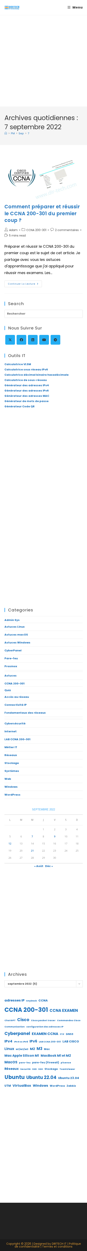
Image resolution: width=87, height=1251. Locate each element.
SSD (34, 1069)
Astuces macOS (16, 635)
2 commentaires (67, 230)
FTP (62, 1034)
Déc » (49, 866)
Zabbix (71, 1085)
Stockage (11, 763)
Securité (25, 1069)
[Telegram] (55, 340)
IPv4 (8, 1041)
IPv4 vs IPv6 (21, 1041)
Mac (47, 1049)
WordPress (12, 795)
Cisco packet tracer (43, 1020)
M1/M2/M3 (22, 1049)
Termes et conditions (57, 1247)
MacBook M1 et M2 (56, 1055)
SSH (40, 1069)
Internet (10, 731)
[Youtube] (44, 340)
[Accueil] (5, 133)
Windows (11, 787)
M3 (39, 1048)
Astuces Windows (17, 642)
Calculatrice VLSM (17, 364)
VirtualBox (22, 1085)
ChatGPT (10, 1020)
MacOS (10, 1062)
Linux (9, 1048)
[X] (10, 340)
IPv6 (33, 1041)
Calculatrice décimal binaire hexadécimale (36, 375)
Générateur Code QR (19, 406)
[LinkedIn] (33, 340)
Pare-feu (11, 658)
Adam (13, 230)
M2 (32, 1049)
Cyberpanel (17, 1033)
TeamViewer (67, 1069)
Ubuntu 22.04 (41, 1077)
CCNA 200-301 (36, 230)
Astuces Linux (14, 627)
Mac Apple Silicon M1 (21, 1055)
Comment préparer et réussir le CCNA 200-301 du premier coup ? (42, 213)
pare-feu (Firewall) (45, 1062)
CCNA (43, 1000)
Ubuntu (14, 1077)
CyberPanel (12, 650)
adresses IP (14, 1000)
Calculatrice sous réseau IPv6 (26, 369)
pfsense (66, 1062)
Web (7, 779)
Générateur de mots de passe (26, 401)
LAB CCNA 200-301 (17, 739)
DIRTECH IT (59, 1244)
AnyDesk (31, 1000)
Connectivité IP (15, 705)
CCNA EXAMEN (64, 1010)
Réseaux (10, 755)
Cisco (23, 1020)
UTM (7, 1086)
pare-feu (25, 1062)
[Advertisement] (43, 60)
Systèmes (11, 771)
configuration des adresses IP (44, 1026)
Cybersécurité (14, 723)
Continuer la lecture (25, 284)
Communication (14, 1026)
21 (32, 850)
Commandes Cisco (69, 1020)
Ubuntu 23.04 (68, 1078)
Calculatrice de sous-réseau (25, 380)
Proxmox (10, 666)
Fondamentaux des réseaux (25, 713)
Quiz (7, 690)
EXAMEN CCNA (45, 1033)
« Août (38, 866)
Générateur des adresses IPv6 (26, 391)
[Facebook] (21, 340)
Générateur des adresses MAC (26, 396)
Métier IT (10, 747)
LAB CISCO (71, 1041)
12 (9, 843)
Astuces (10, 676)
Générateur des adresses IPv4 (26, 385)
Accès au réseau (16, 697)
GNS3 (69, 1034)
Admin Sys (12, 620)
